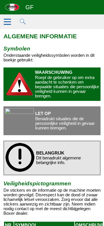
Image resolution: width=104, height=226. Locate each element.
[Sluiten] (8, 23)
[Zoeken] (24, 23)
